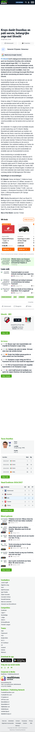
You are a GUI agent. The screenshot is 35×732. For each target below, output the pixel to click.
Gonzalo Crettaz (6, 597)
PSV (2, 635)
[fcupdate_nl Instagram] (4, 667)
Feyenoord (4, 633)
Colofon (25, 723)
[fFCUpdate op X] (8, 667)
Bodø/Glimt (4, 638)
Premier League (5, 624)
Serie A (3, 620)
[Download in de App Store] (6, 660)
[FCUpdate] (4, 2)
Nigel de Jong (5, 585)
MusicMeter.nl (5, 704)
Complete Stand (7, 510)
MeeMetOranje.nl (6, 714)
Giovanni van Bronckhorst (8, 604)
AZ (2, 645)
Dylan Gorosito (5, 594)
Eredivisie (30, 297)
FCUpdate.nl (4, 697)
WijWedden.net (5, 706)
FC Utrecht (4, 59)
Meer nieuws (6, 376)
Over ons (4, 721)
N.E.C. (3, 640)
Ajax (2, 631)
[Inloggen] (27, 2)
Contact (18, 721)
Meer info (5, 333)
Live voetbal (19, 2)
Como (15, 443)
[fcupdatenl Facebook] (1, 667)
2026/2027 (6, 461)
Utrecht (21, 297)
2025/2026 (6, 464)
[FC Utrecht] (7, 320)
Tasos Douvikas (6, 297)
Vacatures (24, 721)
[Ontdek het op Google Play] (19, 660)
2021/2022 (20, 328)
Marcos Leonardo (6, 601)
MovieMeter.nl (5, 702)
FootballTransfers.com (7, 692)
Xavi (2, 587)
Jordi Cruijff (4, 582)
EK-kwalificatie (5, 622)
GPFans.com (5, 699)
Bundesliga (4, 615)
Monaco (3, 652)
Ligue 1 (3, 612)
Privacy (31, 721)
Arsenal (3, 647)
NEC (15, 297)
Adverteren (11, 721)
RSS (31, 723)
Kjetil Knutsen (5, 589)
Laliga (3, 617)
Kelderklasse (4, 709)
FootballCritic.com (6, 695)
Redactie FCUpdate (13, 49)
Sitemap (17, 725)
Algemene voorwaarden (8, 723)
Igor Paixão (4, 592)
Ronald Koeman (5, 599)
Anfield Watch (5, 711)
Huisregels (18, 723)
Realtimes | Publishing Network (17, 730)
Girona (3, 650)
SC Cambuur (4, 642)
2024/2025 (6, 468)
